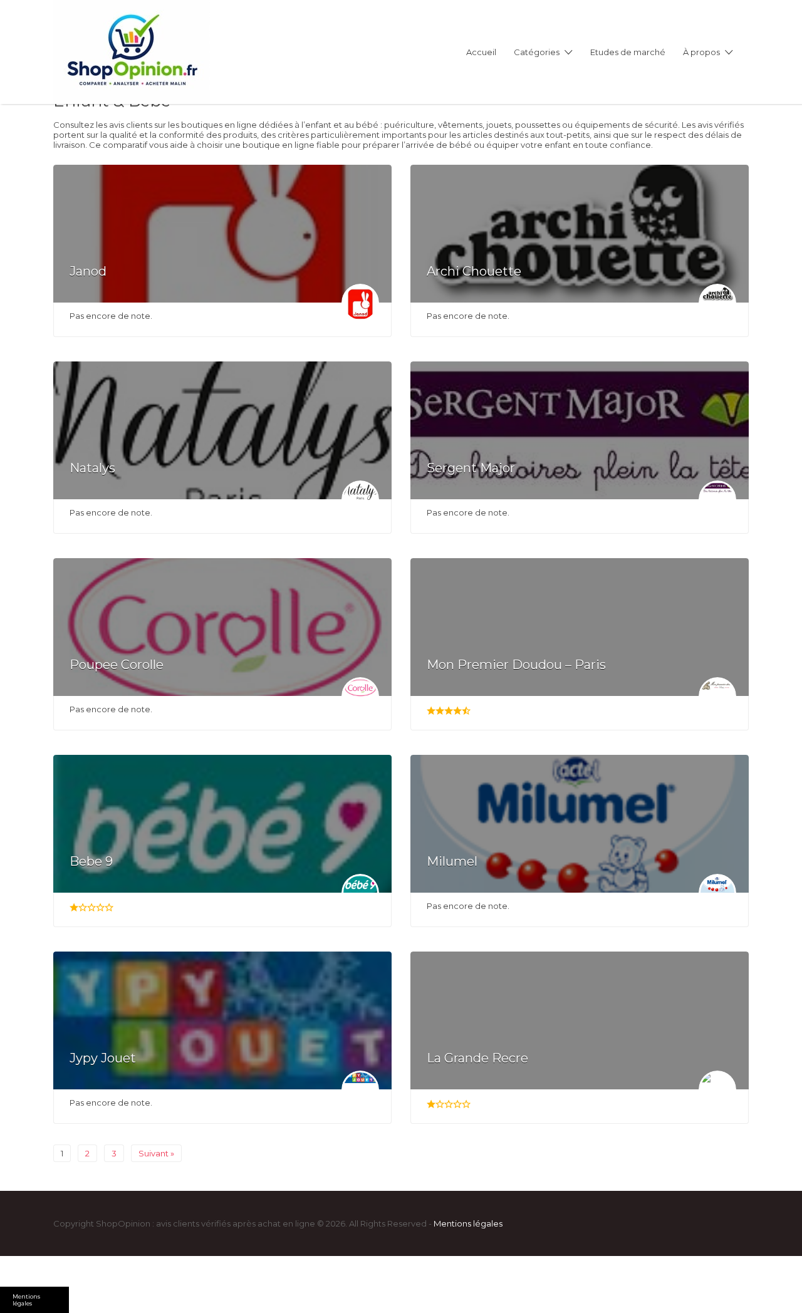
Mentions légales (468, 1223)
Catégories (537, 52)
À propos (701, 52)
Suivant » (156, 1153)
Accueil (481, 52)
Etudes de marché (627, 52)
